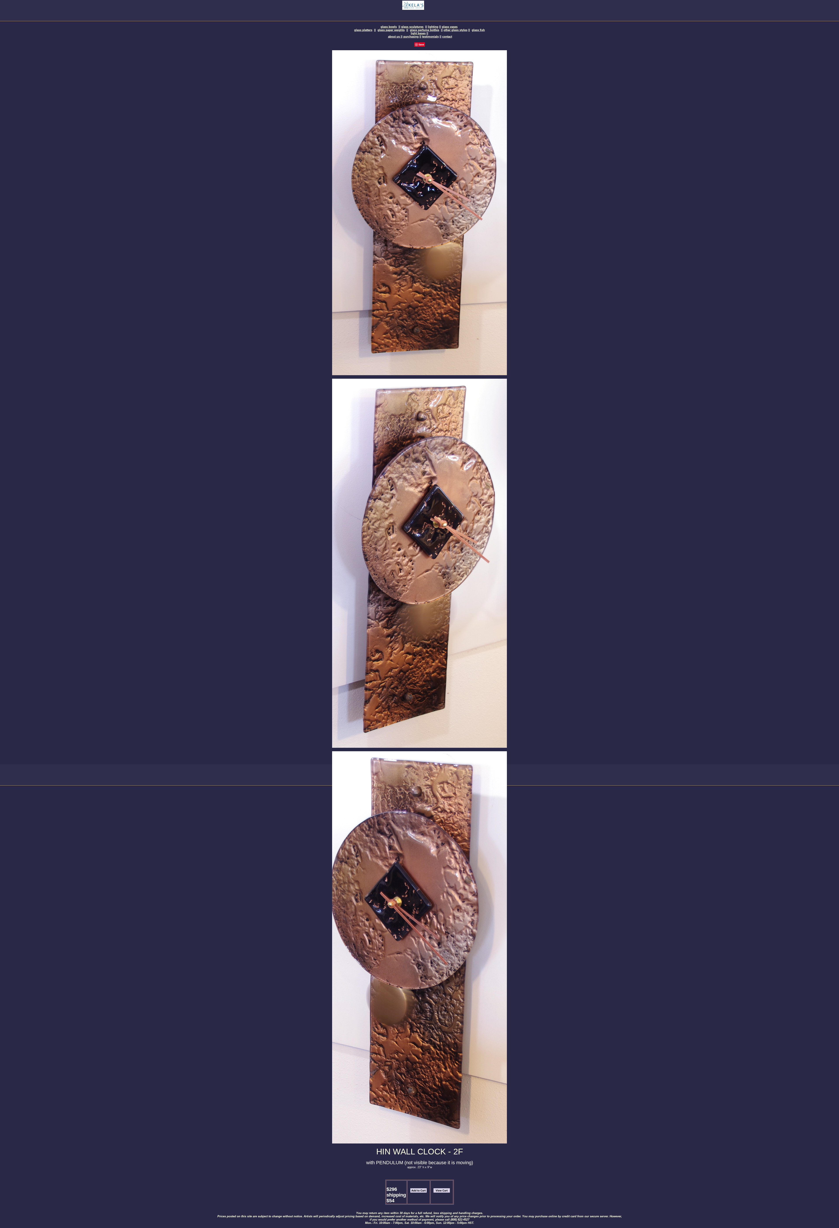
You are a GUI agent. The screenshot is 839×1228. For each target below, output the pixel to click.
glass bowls (389, 26)
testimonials (430, 36)
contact (447, 36)
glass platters (363, 30)
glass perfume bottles (424, 30)
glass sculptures (412, 26)
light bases (418, 33)
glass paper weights (391, 30)
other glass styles (455, 30)
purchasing (411, 36)
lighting (433, 26)
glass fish (478, 30)
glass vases (450, 26)
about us (394, 36)
